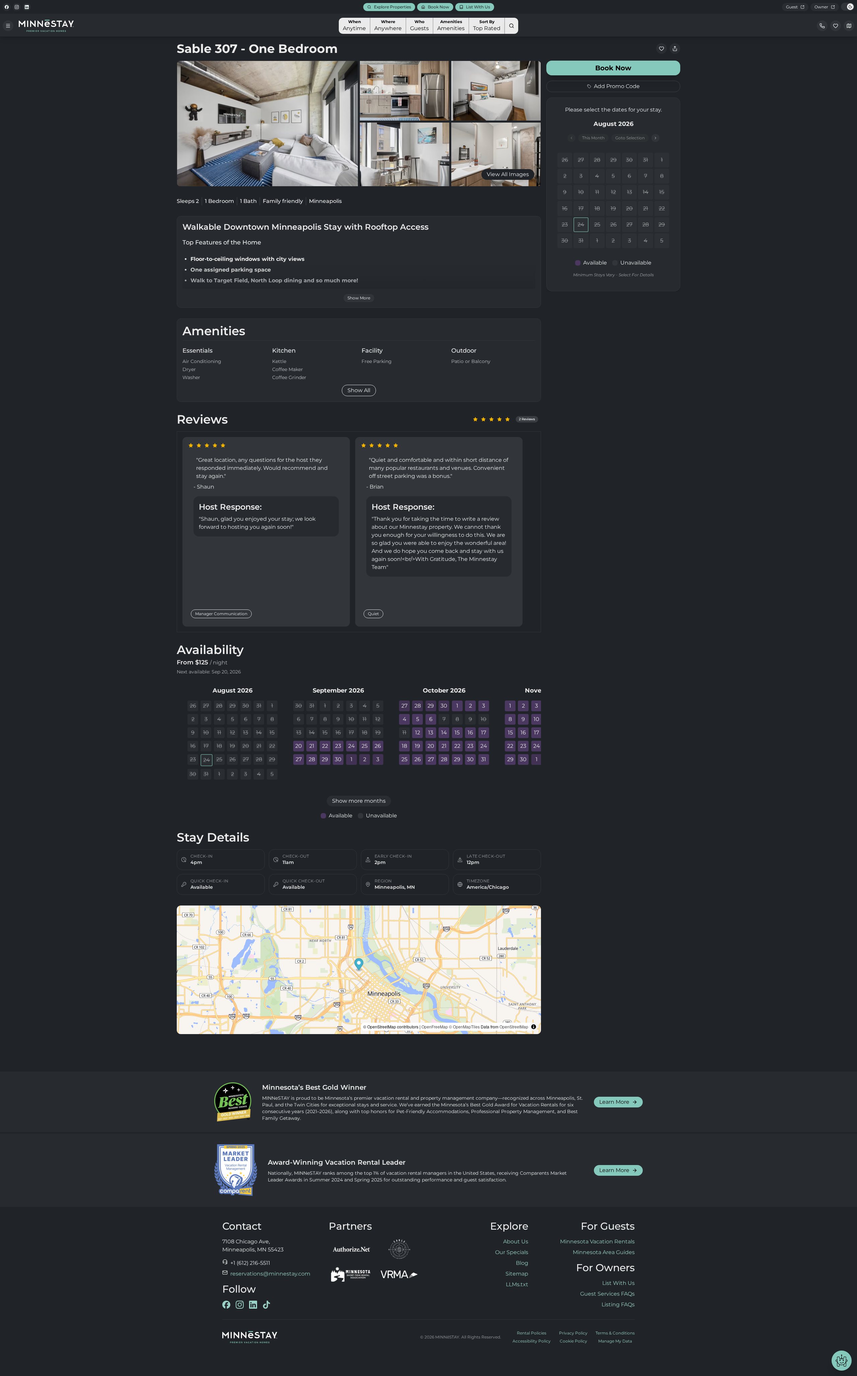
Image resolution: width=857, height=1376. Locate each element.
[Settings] (849, 25)
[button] (359, 965)
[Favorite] (661, 48)
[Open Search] (511, 26)
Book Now (613, 68)
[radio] (475, 419)
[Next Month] (655, 138)
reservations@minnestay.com (270, 1274)
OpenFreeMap (434, 1026)
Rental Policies (531, 1332)
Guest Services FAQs (607, 1294)
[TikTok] (266, 1305)
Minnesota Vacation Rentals (597, 1241)
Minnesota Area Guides (604, 1252)
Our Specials (511, 1252)
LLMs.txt (517, 1284)
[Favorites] (835, 25)
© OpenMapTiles (464, 1026)
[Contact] (822, 25)
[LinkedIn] (27, 7)
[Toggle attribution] (534, 1027)
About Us (515, 1241)
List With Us (618, 1283)
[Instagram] (17, 7)
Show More (358, 297)
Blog (522, 1263)
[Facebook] (7, 7)
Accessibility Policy (532, 1341)
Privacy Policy (573, 1332)
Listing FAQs (618, 1304)
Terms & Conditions (615, 1332)
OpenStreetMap (513, 1026)
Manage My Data (615, 1341)
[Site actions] (842, 1361)
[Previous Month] (571, 138)
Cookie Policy (573, 1341)
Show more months (359, 801)
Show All (358, 390)
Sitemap (516, 1274)
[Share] (675, 48)
